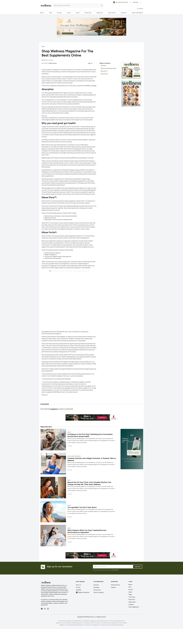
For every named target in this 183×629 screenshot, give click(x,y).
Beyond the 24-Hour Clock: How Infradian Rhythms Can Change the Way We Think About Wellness (89, 483)
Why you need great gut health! (108, 68)
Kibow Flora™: (104, 71)
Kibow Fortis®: (104, 73)
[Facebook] (42, 609)
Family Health (112, 12)
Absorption (103, 65)
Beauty (42, 12)
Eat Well (59, 12)
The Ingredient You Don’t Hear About (82, 507)
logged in (54, 409)
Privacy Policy (115, 569)
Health (69, 12)
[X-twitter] (45, 609)
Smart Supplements (137, 12)
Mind (50, 12)
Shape (77, 12)
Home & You (100, 12)
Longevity (124, 12)
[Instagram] (48, 609)
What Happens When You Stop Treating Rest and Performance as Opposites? (86, 531)
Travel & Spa (87, 12)
